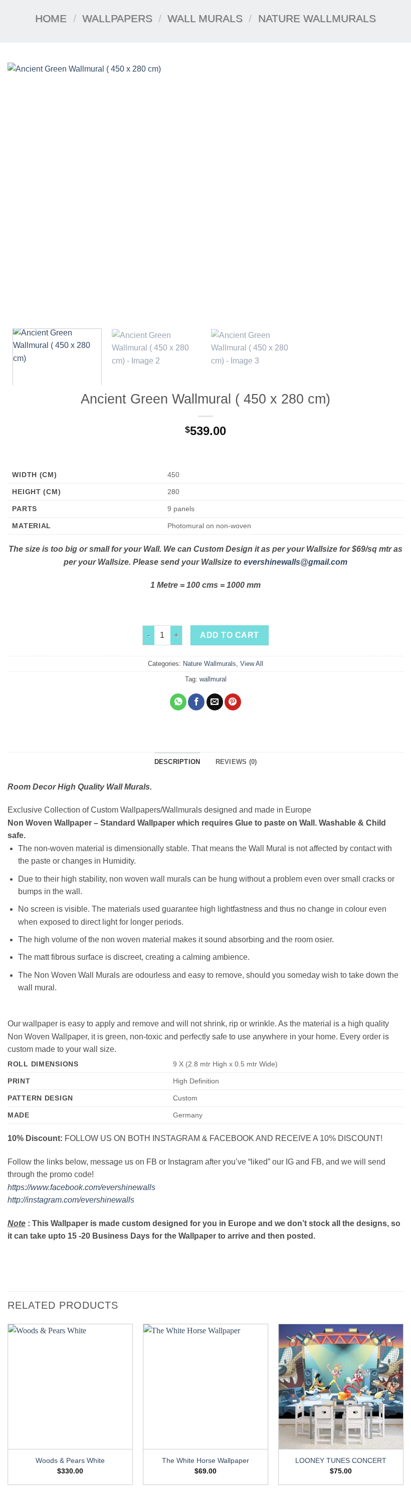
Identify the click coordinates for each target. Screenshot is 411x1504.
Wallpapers (117, 18)
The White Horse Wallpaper (205, 1460)
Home (51, 18)
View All (251, 663)
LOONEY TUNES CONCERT (340, 1460)
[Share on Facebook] (196, 701)
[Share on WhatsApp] (178, 701)
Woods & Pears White (70, 1460)
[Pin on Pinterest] (233, 701)
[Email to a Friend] (215, 701)
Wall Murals (205, 18)
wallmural (213, 679)
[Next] (383, 191)
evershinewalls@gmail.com (295, 562)
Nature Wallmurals (317, 18)
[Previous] (28, 191)
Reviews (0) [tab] (236, 762)
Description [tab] (177, 762)
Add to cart (229, 635)
